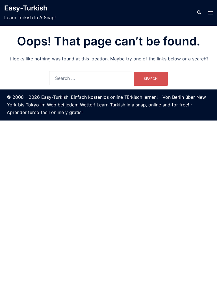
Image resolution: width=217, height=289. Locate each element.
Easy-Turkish (25, 8)
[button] (199, 12)
